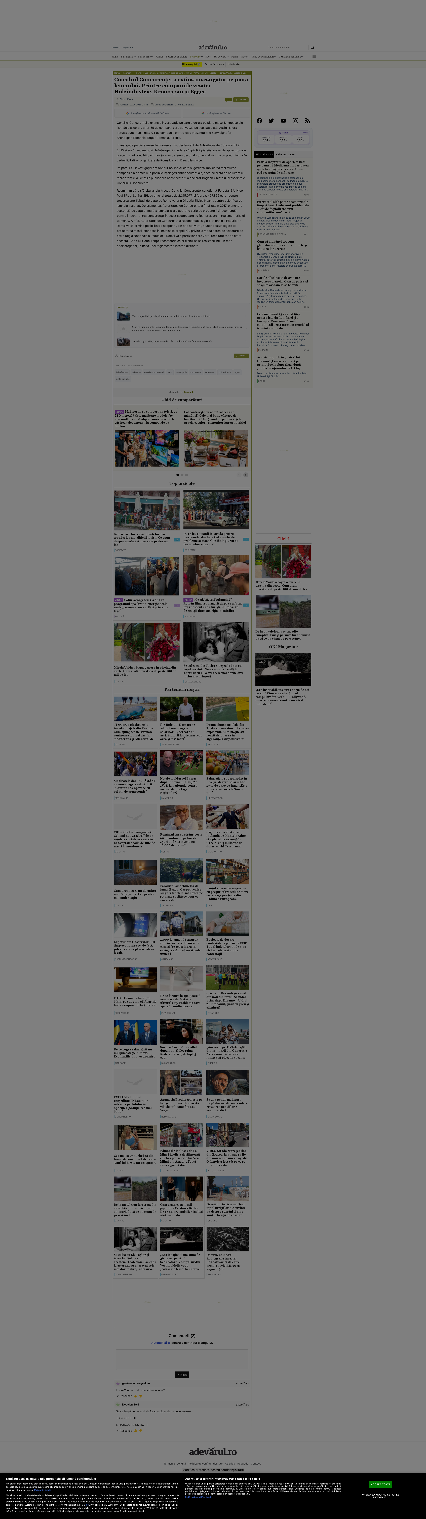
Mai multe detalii (42, 1490)
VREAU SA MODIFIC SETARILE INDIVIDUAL (380, 1496)
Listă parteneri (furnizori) (198, 1497)
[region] (213, 1496)
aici (87, 1504)
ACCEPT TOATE (380, 1484)
